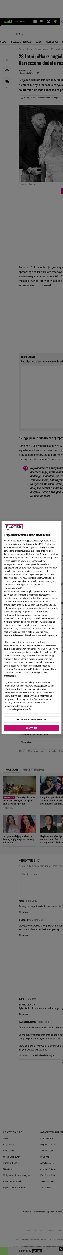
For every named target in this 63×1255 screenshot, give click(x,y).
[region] (31, 627)
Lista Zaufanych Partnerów (18, 709)
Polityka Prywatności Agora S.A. (42, 635)
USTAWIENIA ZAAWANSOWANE (31, 719)
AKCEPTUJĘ (31, 728)
